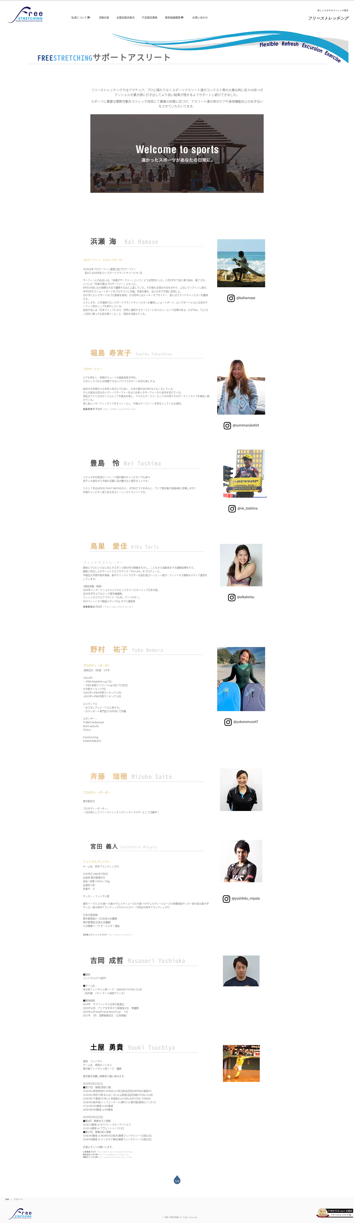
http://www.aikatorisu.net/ (119, 606)
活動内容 (104, 17)
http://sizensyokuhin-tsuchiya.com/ (113, 1154)
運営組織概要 (172, 17)
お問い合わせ (200, 17)
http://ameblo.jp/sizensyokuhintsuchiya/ (115, 1151)
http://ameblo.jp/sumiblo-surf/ (119, 409)
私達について (79, 17)
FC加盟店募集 (149, 17)
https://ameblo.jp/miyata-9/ (120, 934)
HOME (7, 1199)
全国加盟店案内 (126, 17)
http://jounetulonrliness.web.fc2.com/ (115, 1157)
